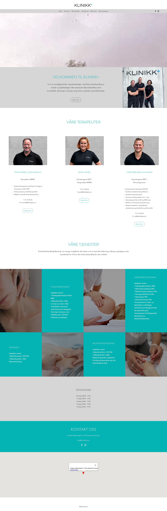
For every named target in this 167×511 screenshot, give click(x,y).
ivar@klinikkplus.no (140, 216)
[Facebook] (155, 11)
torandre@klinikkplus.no (28, 202)
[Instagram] (158, 11)
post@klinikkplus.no (83, 440)
